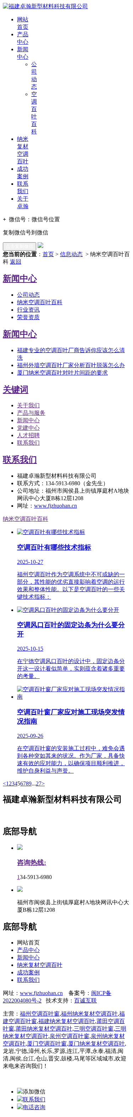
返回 (15, 262)
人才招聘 (28, 435)
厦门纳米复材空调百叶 (96, 1044)
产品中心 (28, 950)
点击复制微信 (19, 246)
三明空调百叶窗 (93, 1029)
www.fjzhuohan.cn (55, 506)
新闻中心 (28, 420)
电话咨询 (34, 1107)
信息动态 (71, 254)
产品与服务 (31, 413)
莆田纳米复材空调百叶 (44, 1029)
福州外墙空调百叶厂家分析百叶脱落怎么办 (71, 365)
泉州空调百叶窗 (69, 1036)
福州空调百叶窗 (40, 1014)
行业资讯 (28, 310)
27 (38, 783)
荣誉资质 (28, 317)
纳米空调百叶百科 (39, 302)
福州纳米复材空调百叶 (89, 1014)
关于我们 (28, 405)
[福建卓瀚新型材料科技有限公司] (45, 6)
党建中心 (28, 428)
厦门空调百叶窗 (47, 1044)
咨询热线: (31, 862)
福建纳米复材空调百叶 (66, 1021)
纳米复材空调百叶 (39, 965)
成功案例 (28, 972)
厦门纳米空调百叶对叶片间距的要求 (62, 373)
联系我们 (28, 443)
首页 (48, 254)
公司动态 (28, 295)
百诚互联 (85, 1000)
